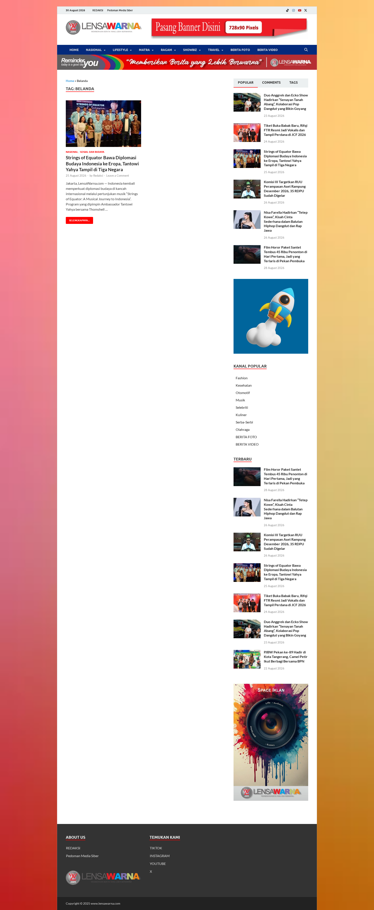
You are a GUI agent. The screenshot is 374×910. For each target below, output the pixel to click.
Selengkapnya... (78, 219)
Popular (245, 83)
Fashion (242, 378)
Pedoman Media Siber (120, 10)
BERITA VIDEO (267, 50)
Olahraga (243, 429)
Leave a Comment (117, 175)
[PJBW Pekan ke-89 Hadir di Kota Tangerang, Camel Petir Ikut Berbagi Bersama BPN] (247, 652)
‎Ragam (166, 50)
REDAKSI (97, 10)
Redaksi (98, 175)
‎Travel (213, 50)
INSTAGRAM (160, 856)
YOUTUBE (158, 863)
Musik (240, 400)
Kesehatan (244, 385)
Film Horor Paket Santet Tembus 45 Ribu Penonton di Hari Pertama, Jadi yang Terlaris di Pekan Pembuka (285, 254)
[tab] (246, 83)
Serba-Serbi (244, 422)
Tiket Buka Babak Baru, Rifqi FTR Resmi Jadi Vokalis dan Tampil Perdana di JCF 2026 (285, 130)
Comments (271, 83)
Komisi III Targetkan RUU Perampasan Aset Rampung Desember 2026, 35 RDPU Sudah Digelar (285, 188)
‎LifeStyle (120, 50)
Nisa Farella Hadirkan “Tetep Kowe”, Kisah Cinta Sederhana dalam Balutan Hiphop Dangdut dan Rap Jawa (286, 221)
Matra (144, 50)
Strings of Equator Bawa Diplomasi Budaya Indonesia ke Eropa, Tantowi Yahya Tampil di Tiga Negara (102, 163)
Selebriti (242, 407)
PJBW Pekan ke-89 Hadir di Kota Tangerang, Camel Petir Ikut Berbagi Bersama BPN (286, 656)
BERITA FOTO (240, 50)
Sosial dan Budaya (92, 151)
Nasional (94, 50)
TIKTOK (156, 848)
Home (74, 50)
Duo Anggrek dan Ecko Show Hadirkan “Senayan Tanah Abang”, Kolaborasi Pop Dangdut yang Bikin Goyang (286, 102)
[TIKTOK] (287, 10)
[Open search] (306, 50)
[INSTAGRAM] (293, 10)
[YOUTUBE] (299, 10)
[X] (305, 10)
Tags (293, 83)
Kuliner (241, 415)
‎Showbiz (190, 50)
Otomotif (243, 393)
